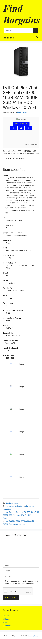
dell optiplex (19, 506)
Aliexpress (7, 626)
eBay (5, 622)
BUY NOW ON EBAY (21, 124)
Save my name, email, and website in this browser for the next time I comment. (21, 582)
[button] (37, 38)
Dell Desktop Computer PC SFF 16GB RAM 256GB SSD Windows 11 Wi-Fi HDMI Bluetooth (21, 515)
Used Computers (12, 503)
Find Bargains (21, 14)
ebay (27, 506)
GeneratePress (33, 636)
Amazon (6, 616)
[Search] (35, 30)
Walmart (6, 619)
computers (10, 506)
